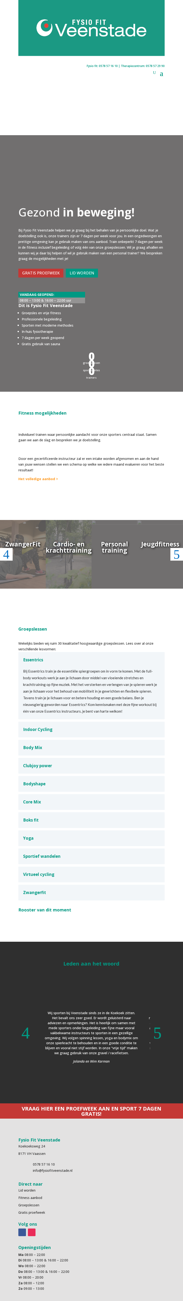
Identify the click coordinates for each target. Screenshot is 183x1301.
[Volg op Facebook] (22, 1232)
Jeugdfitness (160, 544)
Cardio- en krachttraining (69, 547)
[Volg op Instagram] (32, 1232)
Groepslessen (28, 1205)
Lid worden (27, 1190)
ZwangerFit (23, 544)
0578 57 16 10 (108, 66)
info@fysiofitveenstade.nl (52, 1170)
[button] (25, 1033)
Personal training (114, 547)
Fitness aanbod (30, 1197)
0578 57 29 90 (155, 66)
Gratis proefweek (31, 1212)
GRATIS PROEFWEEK (41, 273)
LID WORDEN (82, 273)
